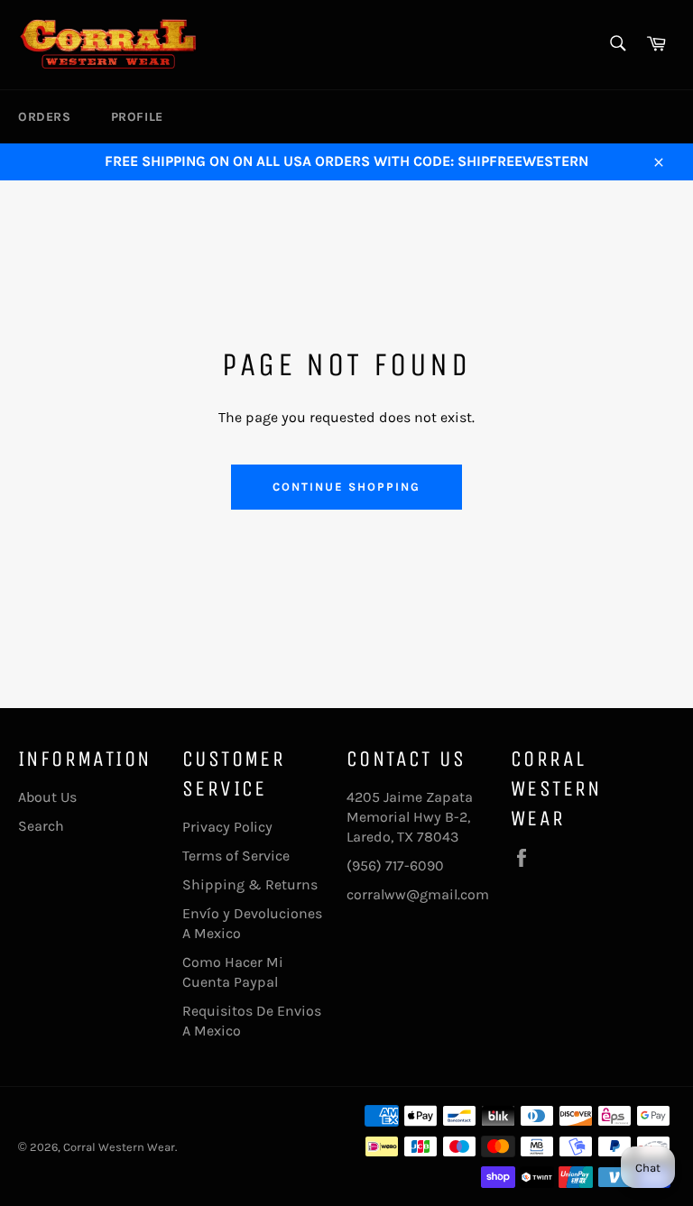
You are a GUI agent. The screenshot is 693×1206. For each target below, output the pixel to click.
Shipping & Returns (250, 884)
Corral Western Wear (119, 1147)
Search (41, 825)
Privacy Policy (227, 826)
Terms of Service (236, 855)
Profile (137, 116)
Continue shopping (346, 486)
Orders (44, 116)
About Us (47, 797)
